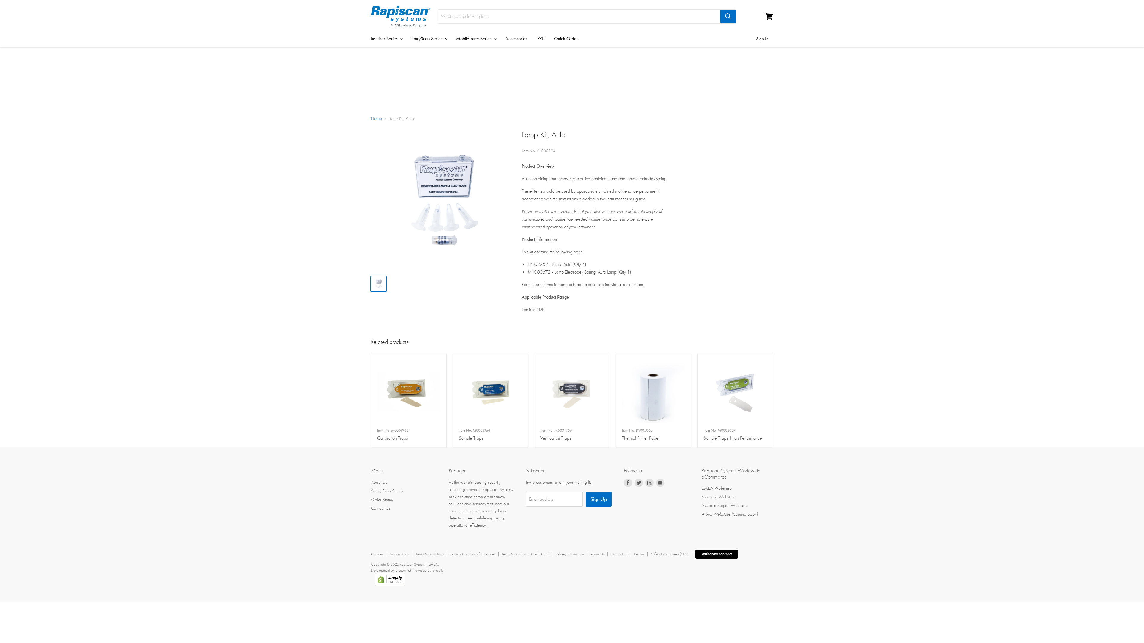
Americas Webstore (719, 497)
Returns (639, 553)
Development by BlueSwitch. (392, 570)
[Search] (728, 16)
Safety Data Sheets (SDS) (670, 553)
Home (376, 118)
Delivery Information (569, 553)
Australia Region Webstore (725, 505)
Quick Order (566, 38)
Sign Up (598, 499)
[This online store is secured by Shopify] (390, 584)
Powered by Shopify (429, 570)
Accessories (516, 38)
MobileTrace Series (474, 38)
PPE (540, 38)
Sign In (762, 39)
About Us (379, 482)
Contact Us (380, 508)
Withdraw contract (716, 553)
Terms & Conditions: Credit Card (525, 553)
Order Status (382, 499)
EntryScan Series (427, 38)
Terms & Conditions (430, 553)
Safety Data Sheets (387, 491)
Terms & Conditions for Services (472, 553)
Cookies (377, 553)
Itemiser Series (385, 38)
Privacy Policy (399, 553)
